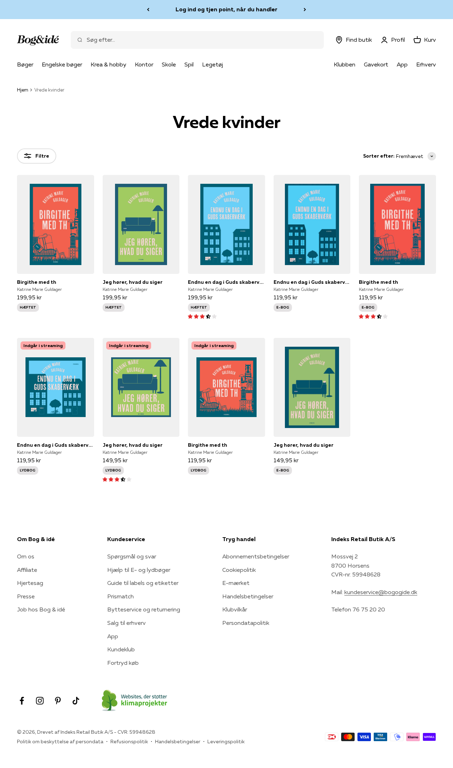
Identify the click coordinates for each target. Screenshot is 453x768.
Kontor (144, 64)
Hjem (22, 90)
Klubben (344, 64)
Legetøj (212, 64)
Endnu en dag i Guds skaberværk (226, 282)
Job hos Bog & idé (41, 609)
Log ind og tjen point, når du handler (226, 9)
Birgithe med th (36, 282)
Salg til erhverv (126, 622)
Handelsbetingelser (247, 596)
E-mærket (236, 582)
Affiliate (27, 569)
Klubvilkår (234, 609)
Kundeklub (121, 649)
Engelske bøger (62, 64)
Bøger (25, 64)
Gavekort (376, 64)
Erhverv (426, 64)
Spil (189, 64)
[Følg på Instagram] (40, 700)
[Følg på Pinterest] (58, 700)
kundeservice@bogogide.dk (380, 592)
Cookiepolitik (239, 569)
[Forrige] (148, 9)
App (402, 64)
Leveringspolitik (226, 741)
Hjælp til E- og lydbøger (138, 569)
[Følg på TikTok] (76, 700)
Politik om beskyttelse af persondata (60, 741)
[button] (202, 315)
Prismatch (120, 596)
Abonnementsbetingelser (255, 556)
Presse (26, 596)
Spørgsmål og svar (131, 556)
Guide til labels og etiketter (142, 582)
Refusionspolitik (129, 741)
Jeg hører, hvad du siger (132, 282)
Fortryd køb (123, 662)
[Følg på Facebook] (22, 700)
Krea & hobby (108, 64)
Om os (25, 556)
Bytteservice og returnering (143, 609)
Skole (169, 64)
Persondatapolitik (245, 622)
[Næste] (305, 9)
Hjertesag (30, 582)
